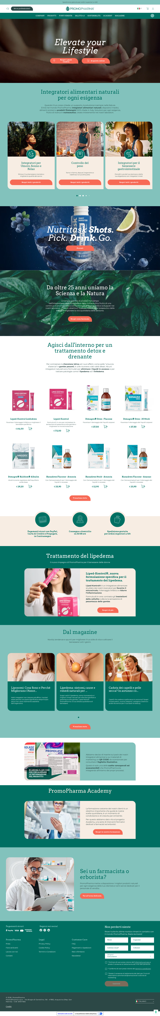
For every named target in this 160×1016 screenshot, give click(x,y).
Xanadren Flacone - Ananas (136, 477)
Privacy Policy (44, 944)
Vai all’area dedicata (92, 896)
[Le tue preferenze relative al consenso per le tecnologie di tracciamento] (156, 1012)
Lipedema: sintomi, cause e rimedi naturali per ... (77, 689)
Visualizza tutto (80, 498)
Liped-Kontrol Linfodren (23, 419)
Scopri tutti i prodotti (31, 182)
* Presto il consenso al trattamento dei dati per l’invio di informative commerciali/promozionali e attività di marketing (129, 975)
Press (8, 944)
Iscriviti (116, 984)
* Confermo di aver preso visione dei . (129, 969)
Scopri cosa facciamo (80, 319)
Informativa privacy (142, 962)
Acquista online (98, 61)
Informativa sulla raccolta (65, 1013)
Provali (80, 248)
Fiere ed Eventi (12, 948)
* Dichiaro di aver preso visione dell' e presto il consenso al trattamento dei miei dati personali (129, 963)
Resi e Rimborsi (78, 952)
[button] (147, 8)
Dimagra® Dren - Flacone (98, 419)
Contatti (9, 956)
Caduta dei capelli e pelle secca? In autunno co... (125, 689)
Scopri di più (107, 610)
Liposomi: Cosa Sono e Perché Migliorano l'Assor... (30, 689)
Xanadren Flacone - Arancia (61, 477)
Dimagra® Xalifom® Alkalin (23, 477)
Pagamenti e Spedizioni (81, 948)
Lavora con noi (12, 952)
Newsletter (76, 956)
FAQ (73, 944)
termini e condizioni (143, 969)
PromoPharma (19, 997)
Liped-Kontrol (61, 419)
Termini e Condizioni (47, 952)
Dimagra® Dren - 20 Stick (136, 419)
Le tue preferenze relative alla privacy (86, 1013)
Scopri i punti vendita (66, 61)
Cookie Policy (44, 948)
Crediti (9, 1006)
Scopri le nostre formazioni (108, 832)
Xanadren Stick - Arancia (98, 477)
